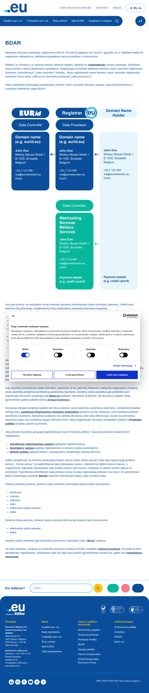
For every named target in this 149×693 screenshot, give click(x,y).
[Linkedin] (11, 682)
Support (102, 8)
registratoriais (96, 64)
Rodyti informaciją (122, 365)
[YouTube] (30, 682)
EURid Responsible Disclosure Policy (88, 661)
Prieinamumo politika (125, 627)
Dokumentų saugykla (89, 630)
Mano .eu (119, 642)
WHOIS (117, 8)
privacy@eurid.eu (58, 399)
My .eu (137, 8)
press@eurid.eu (12, 666)
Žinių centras (60, 20)
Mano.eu (54, 395)
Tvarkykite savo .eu (37, 20)
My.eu (91, 540)
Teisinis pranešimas (88, 635)
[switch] (58, 355)
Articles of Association (89, 654)
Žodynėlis (119, 632)
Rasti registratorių (51, 632)
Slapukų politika (86, 649)
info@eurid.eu (11, 660)
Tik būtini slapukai (32, 375)
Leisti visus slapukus (117, 375)
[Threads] (37, 682)
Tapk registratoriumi (75, 8)
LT (140, 21)
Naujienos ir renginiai (100, 20)
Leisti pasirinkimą (75, 375)
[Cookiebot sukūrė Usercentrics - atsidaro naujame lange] (125, 316)
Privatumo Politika (87, 639)
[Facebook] (24, 682)
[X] (43, 682)
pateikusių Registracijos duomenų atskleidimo (50, 411)
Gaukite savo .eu (12, 20)
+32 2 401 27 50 (22, 653)
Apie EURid (78, 20)
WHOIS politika (19, 452)
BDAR (81, 644)
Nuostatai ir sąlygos (22, 448)
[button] (117, 21)
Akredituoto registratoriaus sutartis (32, 444)
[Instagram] (17, 682)
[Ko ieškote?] (98, 588)
